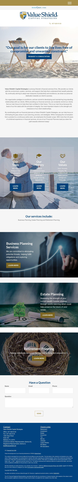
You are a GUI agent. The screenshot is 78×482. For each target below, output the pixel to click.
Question (8, 396)
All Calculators (44, 446)
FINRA (55, 473)
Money (42, 439)
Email (31, 386)
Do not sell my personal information (35, 467)
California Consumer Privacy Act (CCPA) (52, 465)
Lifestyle (42, 441)
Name (7, 386)
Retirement (43, 429)
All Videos (43, 444)
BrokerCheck (38, 453)
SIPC (58, 473)
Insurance (43, 435)
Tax (41, 437)
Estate (42, 433)
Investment (43, 431)
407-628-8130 (56, 23)
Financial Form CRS (11, 450)
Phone (54, 386)
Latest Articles (44, 443)
